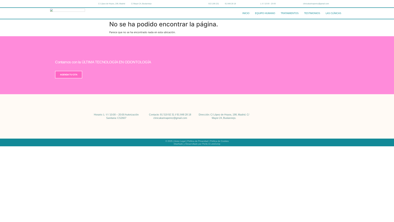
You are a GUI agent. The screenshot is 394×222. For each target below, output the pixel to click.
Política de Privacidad (197, 141)
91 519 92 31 (167, 114)
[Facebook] (68, 3)
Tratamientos (290, 13)
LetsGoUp (215, 144)
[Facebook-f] (275, 116)
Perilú (205, 144)
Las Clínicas (333, 13)
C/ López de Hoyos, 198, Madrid (227, 114)
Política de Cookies (219, 141)
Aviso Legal (179, 141)
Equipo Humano (265, 13)
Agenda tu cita (68, 74)
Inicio (245, 13)
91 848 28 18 (184, 114)
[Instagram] (75, 3)
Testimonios (312, 13)
